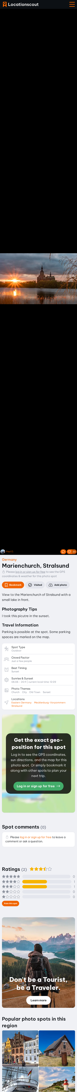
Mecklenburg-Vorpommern (50, 702)
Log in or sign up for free (36, 786)
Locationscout (20, 4)
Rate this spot (10, 903)
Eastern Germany (21, 702)
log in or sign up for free (30, 572)
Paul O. (10, 551)
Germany (9, 559)
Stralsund (16, 705)
